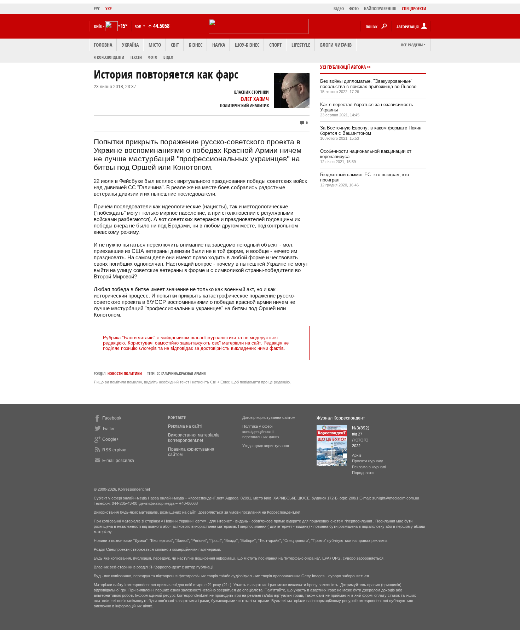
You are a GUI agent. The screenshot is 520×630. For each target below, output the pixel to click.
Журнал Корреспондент (341, 418)
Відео (168, 57)
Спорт (275, 44)
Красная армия (192, 373)
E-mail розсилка (118, 460)
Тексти (136, 57)
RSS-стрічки (114, 449)
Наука (218, 44)
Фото (152, 57)
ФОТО (354, 9)
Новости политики (125, 373)
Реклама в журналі (369, 467)
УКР (108, 9)
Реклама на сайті (185, 426)
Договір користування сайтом (268, 417)
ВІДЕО (339, 9)
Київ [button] (98, 26)
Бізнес (195, 44)
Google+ (110, 439)
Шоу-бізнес (247, 44)
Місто (155, 44)
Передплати (363, 472)
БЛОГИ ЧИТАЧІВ (336, 44)
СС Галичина (167, 373)
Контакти (177, 417)
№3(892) (360, 428)
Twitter (108, 428)
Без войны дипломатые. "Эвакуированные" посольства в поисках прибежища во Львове (368, 84)
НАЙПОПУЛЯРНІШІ (380, 9)
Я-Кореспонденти (109, 57)
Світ (175, 44)
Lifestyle (300, 44)
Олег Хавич (255, 99)
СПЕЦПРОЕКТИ (414, 9)
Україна (130, 44)
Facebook (111, 418)
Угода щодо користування (265, 446)
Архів (357, 455)
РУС (97, 9)
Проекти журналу (367, 461)
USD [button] (138, 26)
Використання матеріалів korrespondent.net (193, 438)
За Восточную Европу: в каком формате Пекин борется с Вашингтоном (370, 130)
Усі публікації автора (343, 67)
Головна (103, 44)
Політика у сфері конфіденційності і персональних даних (260, 431)
